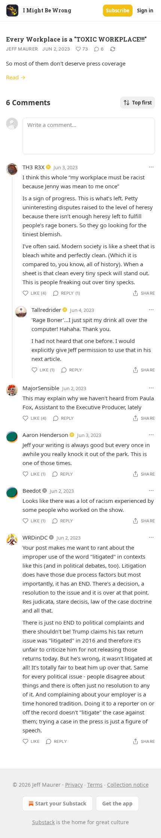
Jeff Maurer (22, 49)
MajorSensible (40, 388)
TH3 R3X (33, 167)
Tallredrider (46, 309)
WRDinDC (35, 537)
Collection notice (128, 784)
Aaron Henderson (45, 434)
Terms (95, 784)
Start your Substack (60, 803)
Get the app (117, 803)
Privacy (74, 784)
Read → (15, 77)
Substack (43, 822)
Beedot (31, 490)
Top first (142, 102)
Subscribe (118, 10)
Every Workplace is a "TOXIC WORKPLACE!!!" (76, 39)
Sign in (145, 10)
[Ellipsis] (151, 167)
